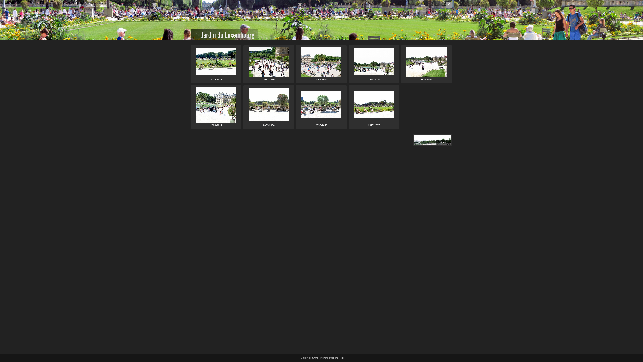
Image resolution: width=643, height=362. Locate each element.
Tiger (342, 357)
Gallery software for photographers (319, 357)
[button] (7, 355)
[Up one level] (196, 34)
